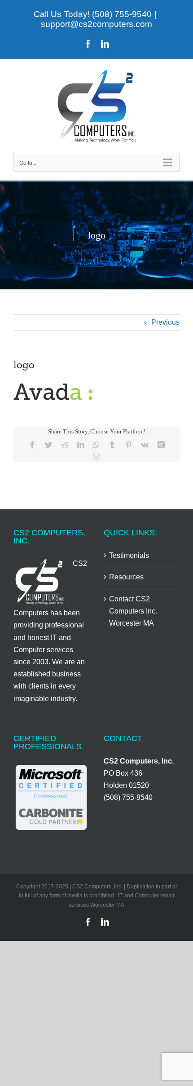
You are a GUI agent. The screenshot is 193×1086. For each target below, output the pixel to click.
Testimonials (129, 555)
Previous (165, 322)
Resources (126, 577)
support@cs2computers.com (96, 24)
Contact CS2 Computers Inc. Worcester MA (133, 611)
